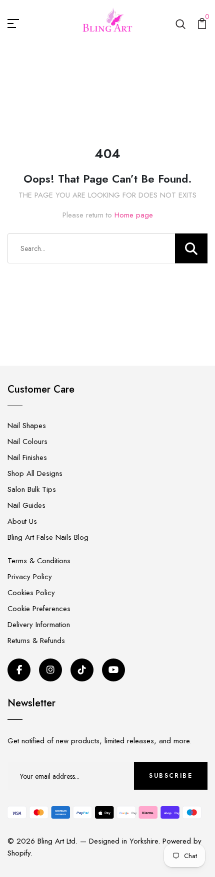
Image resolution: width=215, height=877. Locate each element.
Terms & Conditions (39, 560)
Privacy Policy (30, 576)
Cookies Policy (31, 592)
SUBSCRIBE (170, 775)
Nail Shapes (27, 425)
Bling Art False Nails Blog (48, 537)
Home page (133, 215)
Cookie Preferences (39, 608)
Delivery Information (39, 624)
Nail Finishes (27, 457)
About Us (22, 521)
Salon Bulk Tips (32, 489)
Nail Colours (28, 441)
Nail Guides (27, 505)
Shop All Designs (35, 473)
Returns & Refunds (36, 640)
